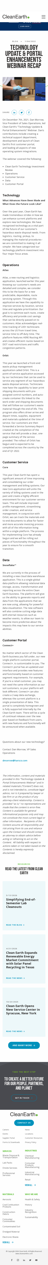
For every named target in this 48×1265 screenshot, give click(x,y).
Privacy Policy (30, 1142)
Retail (27, 1179)
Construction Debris (9, 1213)
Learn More (25, 26)
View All (28, 1185)
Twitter (30, 1260)
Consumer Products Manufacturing (32, 1165)
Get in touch (22, 1098)
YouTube (36, 1260)
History (28, 1204)
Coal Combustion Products (11, 1205)
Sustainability (31, 1217)
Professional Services (9, 1174)
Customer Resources (33, 1138)
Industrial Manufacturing (32, 1173)
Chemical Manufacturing (32, 1156)
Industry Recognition (30, 1211)
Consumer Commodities (9, 1220)
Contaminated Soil (11, 1226)
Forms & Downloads (11, 1142)
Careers (6, 1129)
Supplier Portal (9, 1138)
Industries (31, 1151)
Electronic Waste (10, 1237)
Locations (29, 1134)
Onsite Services (10, 1168)
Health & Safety (32, 1199)
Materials (8, 1194)
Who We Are (31, 1194)
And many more (22, 1045)
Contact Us (24, 1123)
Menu (43, 17)
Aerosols (7, 1199)
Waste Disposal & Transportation (11, 1156)
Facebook (12, 1260)
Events (5, 1134)
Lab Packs (7, 1162)
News (27, 1129)
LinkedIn (24, 1260)
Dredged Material (11, 1231)
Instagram (18, 1260)
